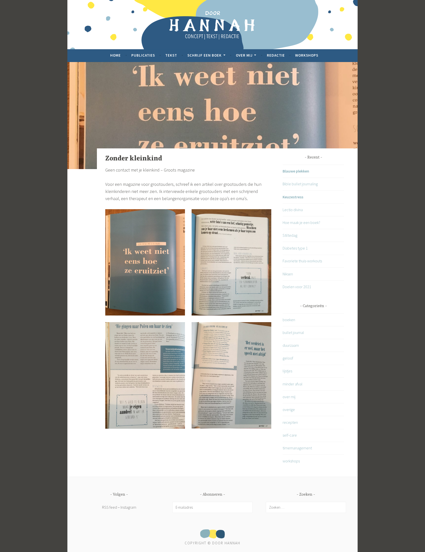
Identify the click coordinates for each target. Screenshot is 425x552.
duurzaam (291, 345)
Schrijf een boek (204, 55)
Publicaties (143, 55)
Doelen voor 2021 (297, 286)
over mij (289, 396)
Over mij (244, 55)
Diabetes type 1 (295, 248)
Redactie (276, 55)
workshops (291, 460)
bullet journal (293, 332)
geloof (288, 358)
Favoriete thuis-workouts (302, 260)
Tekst (171, 55)
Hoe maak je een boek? (301, 222)
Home (115, 55)
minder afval (293, 383)
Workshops (306, 55)
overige (289, 409)
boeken (289, 319)
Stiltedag (290, 235)
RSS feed (109, 507)
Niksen (288, 273)
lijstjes (287, 370)
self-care (290, 435)
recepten (290, 422)
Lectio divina (293, 209)
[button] (145, 262)
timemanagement (297, 447)
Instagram (128, 507)
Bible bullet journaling (300, 183)
